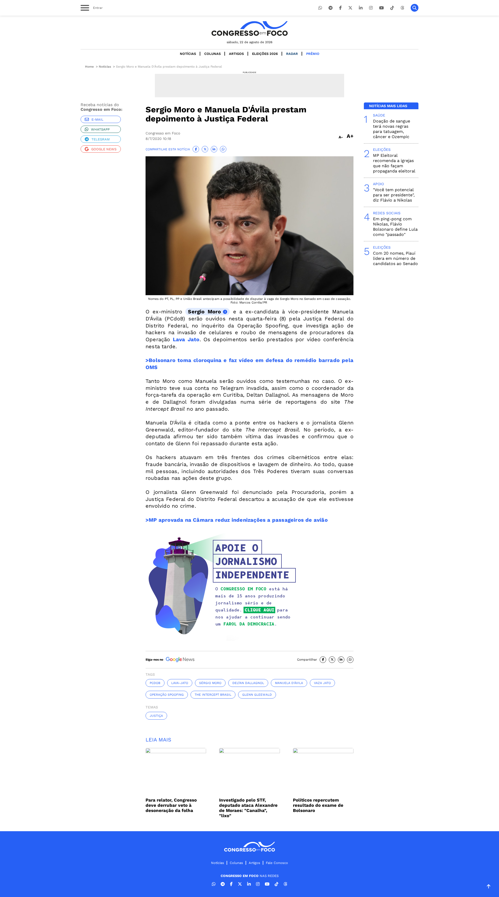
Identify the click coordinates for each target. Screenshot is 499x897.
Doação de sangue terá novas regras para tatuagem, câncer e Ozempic (391, 129)
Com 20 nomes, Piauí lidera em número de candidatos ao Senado (395, 258)
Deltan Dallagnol (248, 683)
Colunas (212, 54)
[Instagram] (371, 7)
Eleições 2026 (265, 54)
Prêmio (312, 54)
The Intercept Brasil (213, 694)
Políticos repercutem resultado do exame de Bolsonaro (318, 805)
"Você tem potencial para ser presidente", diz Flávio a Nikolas (394, 195)
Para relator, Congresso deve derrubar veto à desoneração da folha (171, 805)
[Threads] (402, 7)
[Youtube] (381, 7)
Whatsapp (100, 129)
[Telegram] (331, 7)
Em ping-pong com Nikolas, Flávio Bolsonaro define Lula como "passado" (395, 226)
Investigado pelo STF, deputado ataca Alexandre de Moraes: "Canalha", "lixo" (248, 807)
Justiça (156, 716)
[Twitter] (350, 7)
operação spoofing (167, 694)
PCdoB (155, 683)
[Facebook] (340, 7)
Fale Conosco (277, 863)
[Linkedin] (361, 7)
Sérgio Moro (210, 683)
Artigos (236, 54)
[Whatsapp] (320, 7)
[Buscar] (414, 8)
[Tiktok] (392, 7)
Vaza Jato (322, 683)
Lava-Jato (179, 683)
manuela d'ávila (289, 683)
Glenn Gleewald (257, 694)
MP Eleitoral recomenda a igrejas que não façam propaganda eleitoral (394, 163)
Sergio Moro (204, 311)
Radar (292, 54)
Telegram (100, 139)
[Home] (249, 28)
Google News (103, 149)
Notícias (188, 54)
